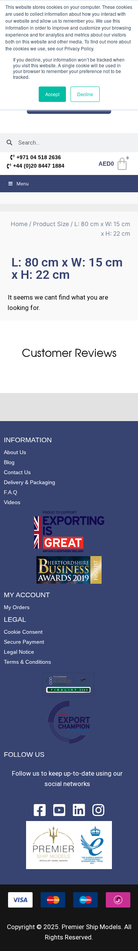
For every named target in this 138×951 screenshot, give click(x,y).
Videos (12, 502)
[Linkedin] (79, 810)
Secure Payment (24, 642)
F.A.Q (10, 492)
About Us (15, 452)
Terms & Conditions (27, 662)
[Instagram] (98, 810)
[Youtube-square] (59, 810)
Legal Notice (19, 652)
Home (19, 224)
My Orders (17, 607)
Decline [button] (85, 94)
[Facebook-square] (40, 810)
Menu (22, 184)
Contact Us (17, 472)
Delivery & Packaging (29, 482)
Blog (9, 462)
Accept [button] (52, 94)
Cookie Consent (23, 632)
